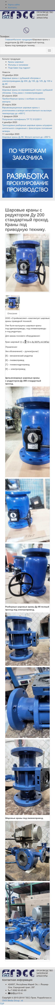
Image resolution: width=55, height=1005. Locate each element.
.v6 (21, 1000)
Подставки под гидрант (19, 67)
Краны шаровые (16, 61)
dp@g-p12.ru (16, 993)
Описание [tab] (12, 313)
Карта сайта (14, 4)
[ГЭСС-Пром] (27, 14)
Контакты (12, 7)
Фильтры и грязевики (18, 64)
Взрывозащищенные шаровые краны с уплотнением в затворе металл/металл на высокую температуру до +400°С (27, 110)
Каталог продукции (23, 39)
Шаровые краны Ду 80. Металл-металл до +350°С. (26, 136)
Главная (9, 39)
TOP (2, 1003)
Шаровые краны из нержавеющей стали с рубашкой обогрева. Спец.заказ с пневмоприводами (27, 91)
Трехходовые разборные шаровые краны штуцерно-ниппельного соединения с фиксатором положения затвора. (27, 128)
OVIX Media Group (11, 1000)
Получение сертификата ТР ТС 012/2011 (22, 119)
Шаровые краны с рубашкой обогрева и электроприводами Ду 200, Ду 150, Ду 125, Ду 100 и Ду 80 (27, 80)
